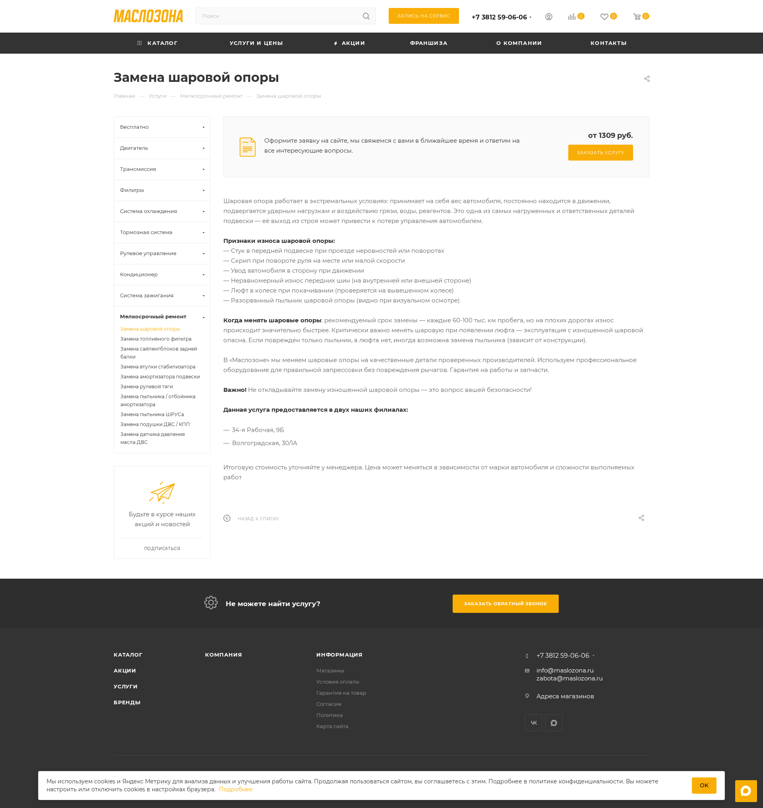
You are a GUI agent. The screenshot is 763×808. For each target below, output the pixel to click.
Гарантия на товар (341, 693)
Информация (339, 654)
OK (704, 785)
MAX (553, 722)
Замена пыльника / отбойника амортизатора (158, 400)
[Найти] (366, 16)
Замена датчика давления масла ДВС (152, 438)
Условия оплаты (337, 681)
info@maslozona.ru (565, 670)
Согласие (328, 704)
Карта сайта (332, 726)
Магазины (330, 670)
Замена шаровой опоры (150, 329)
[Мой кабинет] (548, 18)
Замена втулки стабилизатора (158, 367)
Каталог (128, 654)
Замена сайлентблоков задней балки (158, 353)
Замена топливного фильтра (156, 339)
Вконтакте (533, 722)
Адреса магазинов (565, 696)
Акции (125, 670)
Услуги (126, 686)
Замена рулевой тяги (146, 386)
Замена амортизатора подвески (160, 377)
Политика (329, 715)
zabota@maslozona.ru (569, 678)
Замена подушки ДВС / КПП (155, 424)
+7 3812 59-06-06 (499, 17)
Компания (223, 654)
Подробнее (236, 789)
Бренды (127, 702)
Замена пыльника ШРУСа (152, 414)
